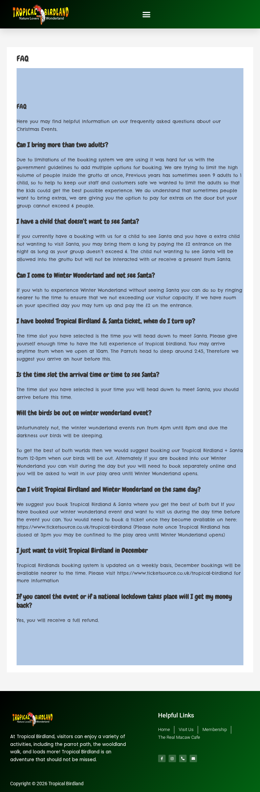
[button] (146, 14)
